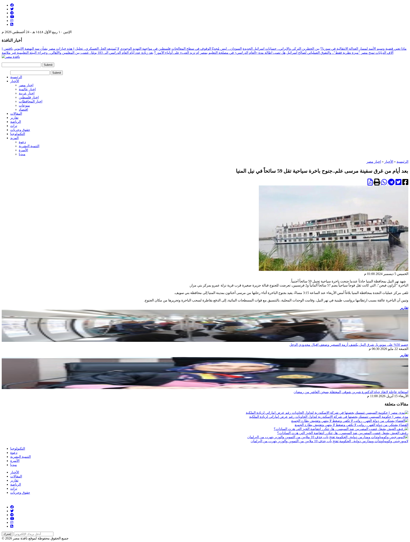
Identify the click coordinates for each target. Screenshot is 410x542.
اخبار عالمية (27, 89)
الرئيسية (16, 77)
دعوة (22, 142)
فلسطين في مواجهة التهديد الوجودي (145, 48)
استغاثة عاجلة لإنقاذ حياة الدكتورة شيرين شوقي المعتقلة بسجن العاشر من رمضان (351, 392)
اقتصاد (23, 109)
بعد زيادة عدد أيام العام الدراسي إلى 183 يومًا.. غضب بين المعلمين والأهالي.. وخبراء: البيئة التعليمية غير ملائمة (77, 52)
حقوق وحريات (20, 130)
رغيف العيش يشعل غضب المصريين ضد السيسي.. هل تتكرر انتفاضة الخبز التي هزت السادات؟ (342, 433)
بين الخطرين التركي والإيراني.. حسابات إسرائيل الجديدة (281, 48)
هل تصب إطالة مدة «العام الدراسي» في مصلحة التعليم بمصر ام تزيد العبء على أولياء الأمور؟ (220, 52)
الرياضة (15, 121)
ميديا (22, 154)
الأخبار (14, 81)
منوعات (24, 105)
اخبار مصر (26, 85)
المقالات (16, 113)
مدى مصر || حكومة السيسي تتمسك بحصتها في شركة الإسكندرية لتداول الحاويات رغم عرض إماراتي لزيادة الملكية (328, 417)
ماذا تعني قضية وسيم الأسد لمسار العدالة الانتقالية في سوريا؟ (363, 48)
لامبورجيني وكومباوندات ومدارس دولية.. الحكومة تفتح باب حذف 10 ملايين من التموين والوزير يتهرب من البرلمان (329, 441)
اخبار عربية (26, 93)
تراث (13, 126)
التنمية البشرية (29, 146)
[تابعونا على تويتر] (12, 9)
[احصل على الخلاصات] (11, 24)
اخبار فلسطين (29, 97)
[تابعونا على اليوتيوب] (12, 17)
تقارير (14, 117)
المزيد (14, 138)
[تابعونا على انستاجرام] (11, 20)
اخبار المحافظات (30, 101)
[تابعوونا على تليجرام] (12, 13)
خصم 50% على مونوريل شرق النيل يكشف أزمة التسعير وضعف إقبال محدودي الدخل (348, 345)
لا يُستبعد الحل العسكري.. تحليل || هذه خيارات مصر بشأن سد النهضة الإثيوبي (66, 48)
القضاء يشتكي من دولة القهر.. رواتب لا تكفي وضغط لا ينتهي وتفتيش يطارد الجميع (351, 425)
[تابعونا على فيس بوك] (12, 5)
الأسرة (23, 150)
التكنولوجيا (17, 134)
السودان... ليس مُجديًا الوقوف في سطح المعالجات (206, 48)
